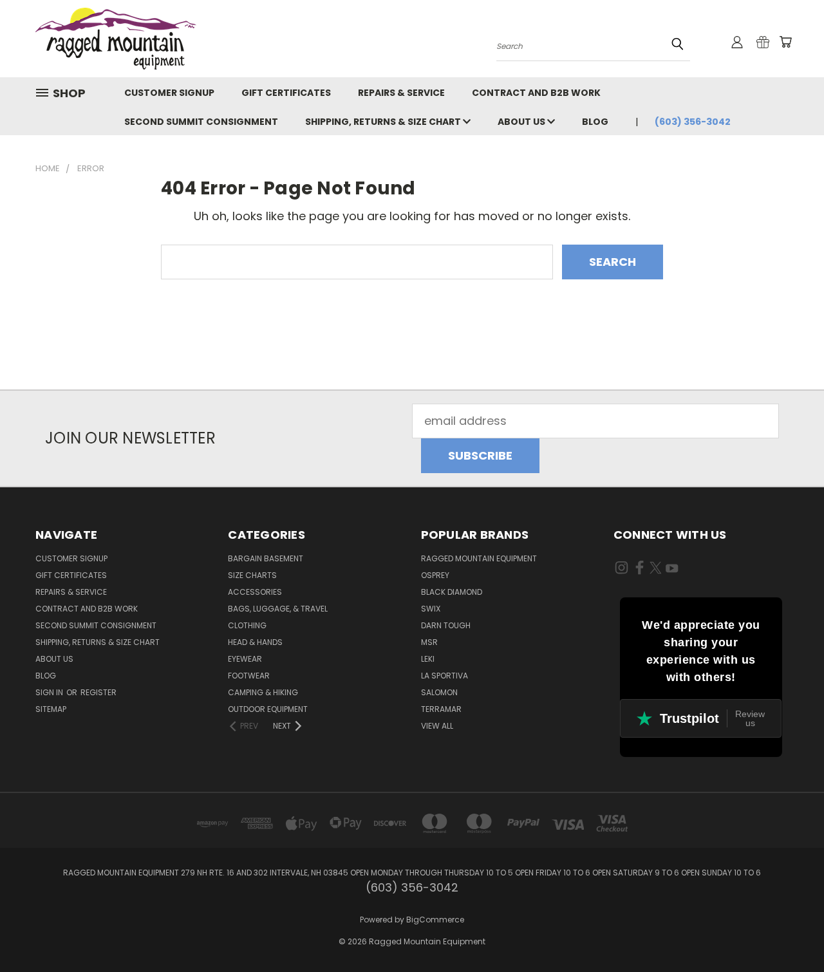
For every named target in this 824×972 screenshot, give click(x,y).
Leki (428, 658)
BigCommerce (435, 919)
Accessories (255, 591)
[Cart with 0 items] (785, 41)
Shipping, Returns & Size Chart (384, 121)
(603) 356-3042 (693, 121)
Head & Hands (255, 642)
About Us (522, 121)
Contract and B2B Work (536, 92)
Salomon (439, 692)
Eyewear (245, 658)
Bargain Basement (265, 558)
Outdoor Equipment (268, 709)
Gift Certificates (286, 92)
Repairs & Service (401, 92)
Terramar (441, 709)
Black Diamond (451, 591)
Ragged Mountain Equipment (479, 558)
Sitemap (50, 709)
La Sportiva (444, 675)
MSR (429, 642)
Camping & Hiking (263, 692)
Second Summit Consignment (201, 121)
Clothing (247, 625)
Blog (595, 121)
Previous (785, 931)
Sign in (50, 692)
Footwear (249, 675)
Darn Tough (446, 625)
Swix (430, 608)
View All (437, 725)
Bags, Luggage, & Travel (278, 608)
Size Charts (252, 575)
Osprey (435, 575)
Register (98, 692)
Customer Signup (169, 92)
